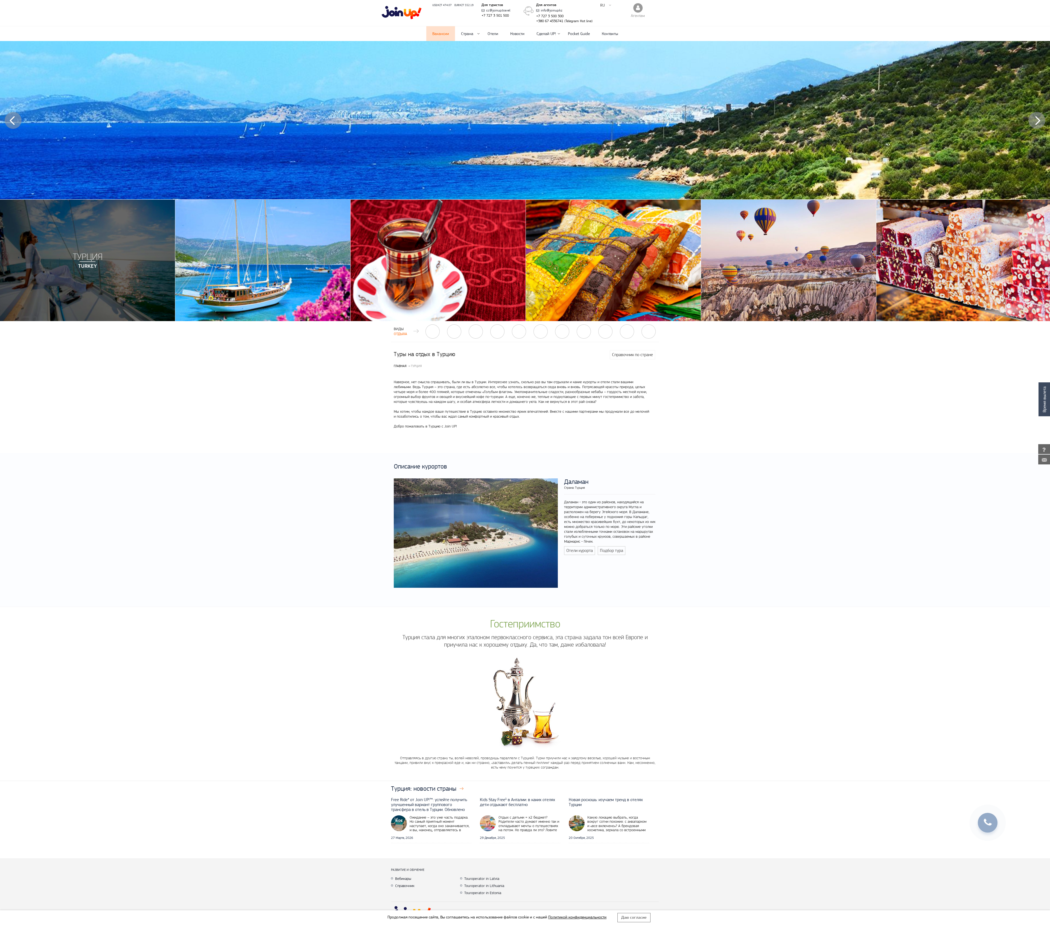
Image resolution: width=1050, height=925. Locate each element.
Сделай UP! (546, 33)
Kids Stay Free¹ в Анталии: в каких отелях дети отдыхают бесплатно (517, 802)
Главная (400, 366)
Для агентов (546, 5)
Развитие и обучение (407, 870)
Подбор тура (611, 550)
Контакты (610, 33)
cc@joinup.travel (498, 10)
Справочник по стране (632, 354)
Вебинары (403, 878)
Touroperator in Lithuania (484, 885)
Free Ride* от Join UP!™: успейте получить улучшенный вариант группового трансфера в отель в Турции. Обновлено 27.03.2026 (429, 807)
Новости (517, 33)
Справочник (404, 885)
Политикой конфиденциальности (577, 917)
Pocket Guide (579, 33)
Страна (467, 33)
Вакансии (440, 33)
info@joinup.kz (551, 10)
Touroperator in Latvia (481, 878)
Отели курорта (579, 550)
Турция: (423, 788)
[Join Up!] (401, 13)
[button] (13, 120)
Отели (493, 33)
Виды (400, 331)
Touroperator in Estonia (482, 893)
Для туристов (492, 5)
